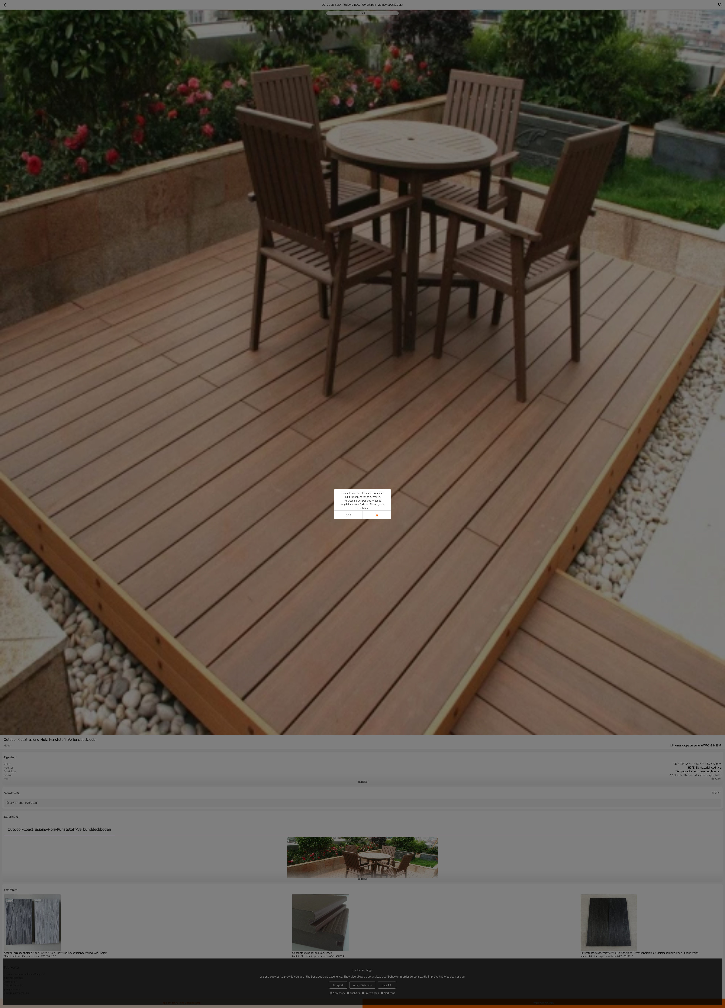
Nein (348, 515)
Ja (377, 515)
